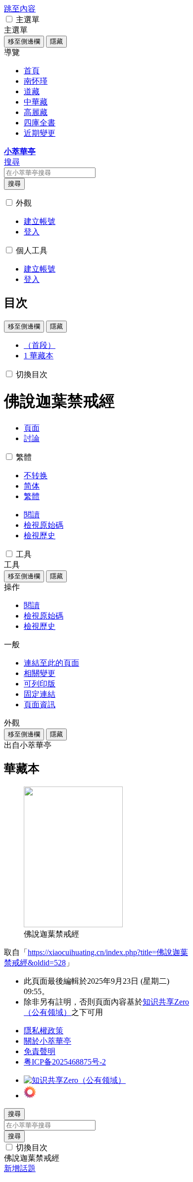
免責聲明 (39, 1051)
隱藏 (56, 41)
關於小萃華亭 (47, 1041)
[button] (9, 19)
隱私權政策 (43, 1030)
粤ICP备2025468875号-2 (65, 1062)
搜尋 (14, 183)
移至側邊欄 (24, 41)
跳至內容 (20, 8)
